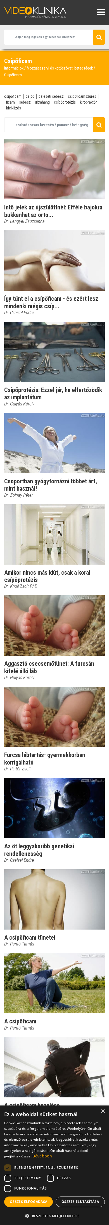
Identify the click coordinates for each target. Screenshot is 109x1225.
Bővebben (42, 1156)
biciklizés (13, 108)
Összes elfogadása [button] (29, 1201)
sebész (25, 102)
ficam (10, 102)
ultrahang (42, 102)
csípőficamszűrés (82, 96)
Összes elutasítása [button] (80, 1201)
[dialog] (54, 1165)
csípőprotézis (65, 102)
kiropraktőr (88, 102)
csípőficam (13, 96)
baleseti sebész (51, 96)
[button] (54, 1216)
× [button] (103, 1111)
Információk (13, 68)
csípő (30, 96)
